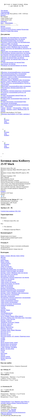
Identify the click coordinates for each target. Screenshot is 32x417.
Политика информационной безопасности (13, 412)
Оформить (4, 21)
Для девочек (4, 10)
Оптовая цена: (5, 202)
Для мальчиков (5, 12)
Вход (2, 23)
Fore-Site (13, 409)
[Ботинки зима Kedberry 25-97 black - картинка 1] (15, 114)
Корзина (3, 15)
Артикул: (3, 193)
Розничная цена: (5, 201)
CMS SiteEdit (12, 411)
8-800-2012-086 (5, 13)
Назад (8, 204)
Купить (3, 204)
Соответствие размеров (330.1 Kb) (11, 211)
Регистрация (9, 23)
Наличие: (3, 198)
